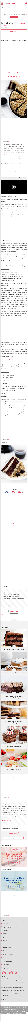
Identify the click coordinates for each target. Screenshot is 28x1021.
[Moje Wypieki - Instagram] (5, 972)
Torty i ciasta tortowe (19, 14)
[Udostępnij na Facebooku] (6, 492)
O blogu (5, 920)
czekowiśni (10, 360)
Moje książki (5, 923)
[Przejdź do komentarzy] (19, 492)
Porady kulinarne (6, 944)
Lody (9, 14)
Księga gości (6, 964)
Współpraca (5, 930)
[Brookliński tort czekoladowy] (14, 638)
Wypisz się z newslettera (8, 968)
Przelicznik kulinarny (7, 957)
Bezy (11, 12)
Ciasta (5, 12)
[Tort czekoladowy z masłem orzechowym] (14, 710)
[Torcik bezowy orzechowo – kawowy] (14, 661)
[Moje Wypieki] (8, 3)
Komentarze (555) (13, 76)
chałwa (5, 594)
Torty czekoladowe (23, 40)
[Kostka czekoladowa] (14, 735)
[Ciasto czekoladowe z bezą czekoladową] (14, 685)
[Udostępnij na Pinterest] (13, 492)
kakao (14, 594)
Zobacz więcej (14, 17)
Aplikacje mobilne (7, 947)
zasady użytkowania (5, 995)
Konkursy (5, 940)
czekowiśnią (7, 152)
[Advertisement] (14, 56)
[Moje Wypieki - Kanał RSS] (16, 972)
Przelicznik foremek (7, 961)
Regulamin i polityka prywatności (10, 927)
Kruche (16, 12)
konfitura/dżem (7, 596)
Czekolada (7, 17)
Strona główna (4, 40)
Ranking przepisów (7, 950)
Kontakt (5, 933)
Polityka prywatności (22, 993)
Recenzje (5, 937)
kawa (18, 594)
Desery (4, 14)
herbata (9, 594)
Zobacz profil (14, 862)
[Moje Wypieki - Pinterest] (12, 972)
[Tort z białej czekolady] (14, 758)
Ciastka (22, 12)
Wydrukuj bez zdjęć (14, 613)
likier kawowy (15, 596)
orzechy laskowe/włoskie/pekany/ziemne (13, 598)
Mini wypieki (21, 17)
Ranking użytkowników (8, 954)
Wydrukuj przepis (13, 611)
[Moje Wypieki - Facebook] (2, 972)
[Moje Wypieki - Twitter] (9, 972)
